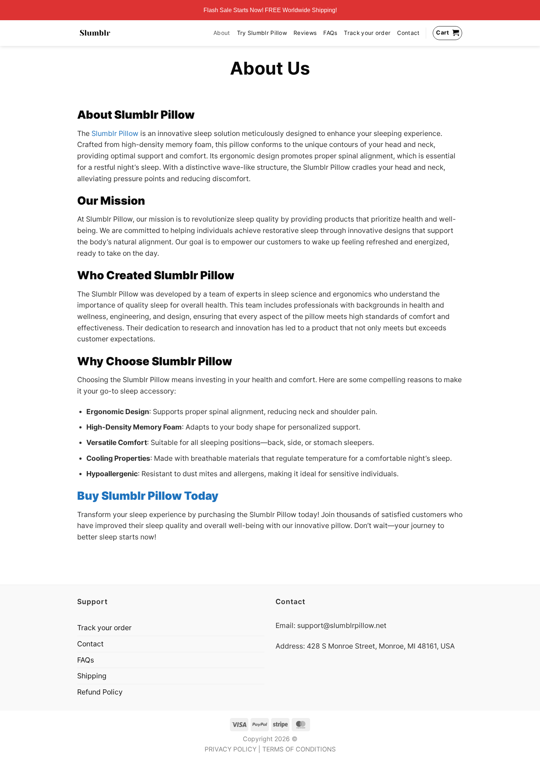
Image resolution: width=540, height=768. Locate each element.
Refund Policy (100, 692)
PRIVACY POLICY (230, 749)
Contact (408, 32)
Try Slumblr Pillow (262, 32)
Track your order (367, 32)
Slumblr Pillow (114, 133)
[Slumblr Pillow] (95, 32)
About (221, 32)
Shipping (92, 675)
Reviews (305, 32)
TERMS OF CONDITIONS (299, 749)
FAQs (330, 32)
